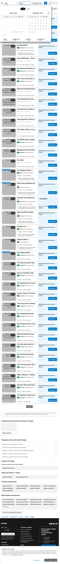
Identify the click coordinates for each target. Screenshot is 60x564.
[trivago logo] (2, 3)
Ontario (27, 516)
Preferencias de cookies (26, 538)
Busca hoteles (4, 516)
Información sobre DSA (25, 536)
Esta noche (6, 40)
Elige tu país (4, 527)
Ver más (4, 506)
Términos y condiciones (26, 529)
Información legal (24, 531)
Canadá (21, 516)
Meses (28, 8)
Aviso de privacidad (25, 533)
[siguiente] (48, 13)
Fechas (22, 8)
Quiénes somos (4, 544)
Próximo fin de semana (42, 40)
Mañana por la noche (17, 40)
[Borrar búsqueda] (16, 3)
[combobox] (11, 3)
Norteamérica (13, 516)
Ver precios (52, 27)
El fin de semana (28, 40)
